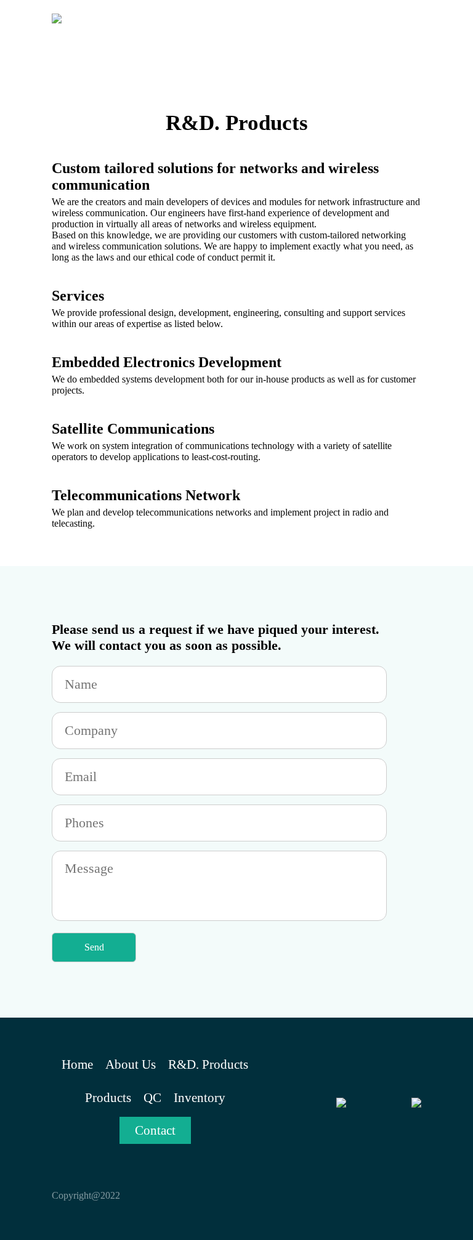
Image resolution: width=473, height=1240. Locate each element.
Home (77, 1064)
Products (108, 1097)
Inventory (199, 1097)
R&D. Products (208, 1064)
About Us (130, 1064)
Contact (155, 1130)
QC (152, 1097)
